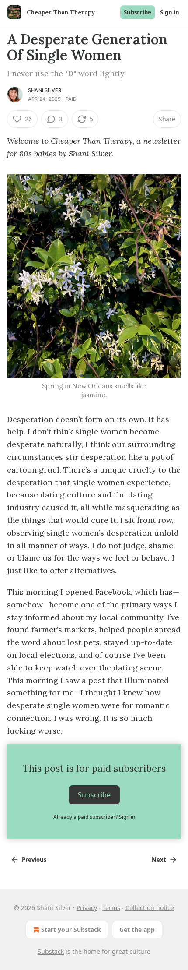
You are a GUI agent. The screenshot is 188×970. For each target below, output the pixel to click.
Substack (51, 951)
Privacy (87, 907)
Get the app (137, 929)
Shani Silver (44, 90)
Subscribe (137, 12)
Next (159, 860)
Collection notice (149, 907)
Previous (34, 860)
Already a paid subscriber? (94, 817)
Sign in (169, 12)
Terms (111, 907)
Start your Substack (71, 929)
